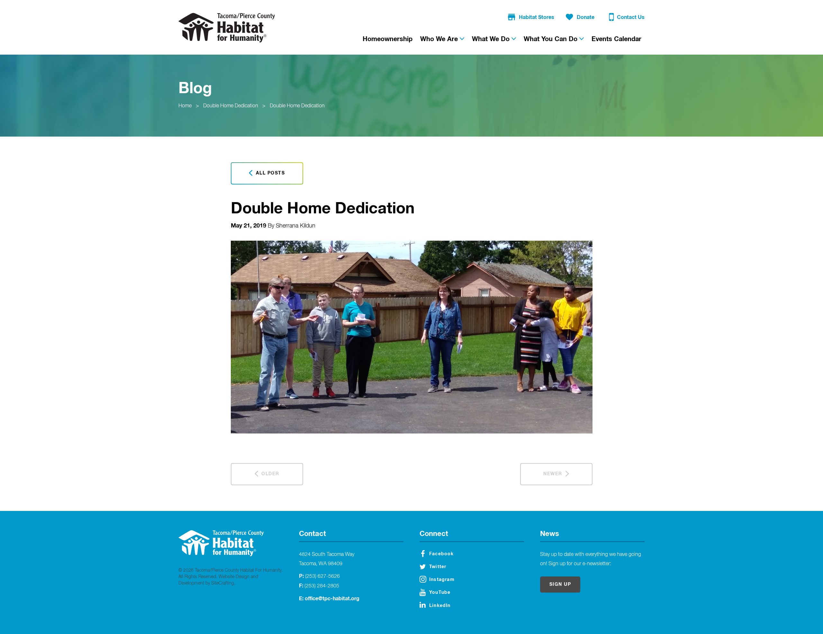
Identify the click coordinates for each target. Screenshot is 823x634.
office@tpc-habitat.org (332, 598)
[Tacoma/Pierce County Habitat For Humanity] (226, 27)
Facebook (441, 554)
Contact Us (631, 17)
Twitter (437, 567)
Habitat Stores (536, 17)
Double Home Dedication (230, 106)
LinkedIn (440, 605)
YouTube (439, 592)
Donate (585, 17)
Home (185, 106)
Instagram (442, 579)
